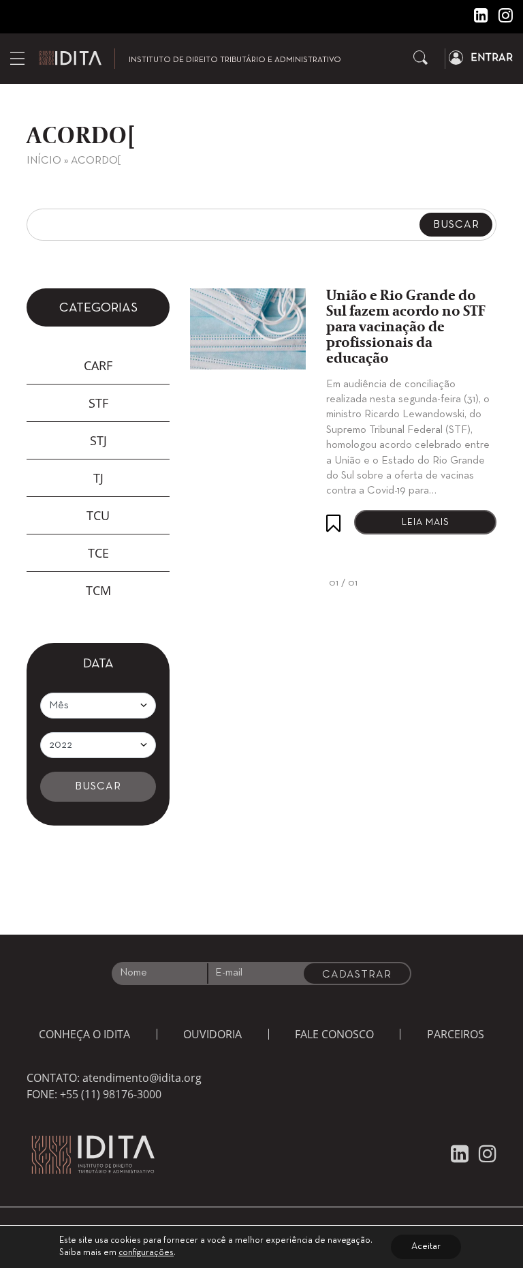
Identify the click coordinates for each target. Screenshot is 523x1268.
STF (98, 403)
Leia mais (425, 522)
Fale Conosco (334, 1034)
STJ (98, 440)
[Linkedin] (476, 18)
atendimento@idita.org (142, 1077)
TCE (98, 553)
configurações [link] (146, 1253)
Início (44, 161)
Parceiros (455, 1034)
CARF (98, 365)
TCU (98, 515)
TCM (98, 590)
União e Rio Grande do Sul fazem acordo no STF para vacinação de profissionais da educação (406, 327)
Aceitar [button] (426, 1246)
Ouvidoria (212, 1034)
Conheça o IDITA (84, 1034)
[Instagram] (500, 18)
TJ (98, 478)
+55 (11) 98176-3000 (110, 1094)
